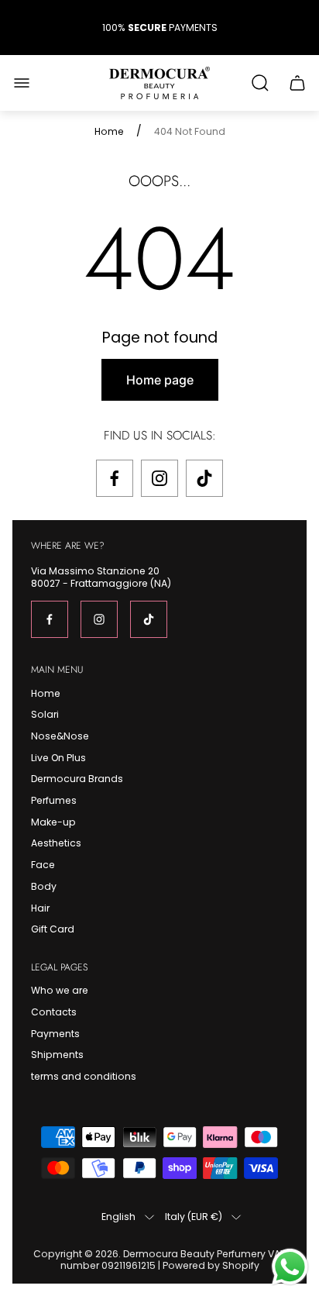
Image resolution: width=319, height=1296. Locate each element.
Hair (40, 908)
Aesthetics (56, 843)
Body (44, 886)
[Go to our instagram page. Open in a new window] (159, 478)
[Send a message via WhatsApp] (290, 1267)
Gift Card (52, 929)
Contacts (54, 1012)
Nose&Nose (60, 736)
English (118, 1217)
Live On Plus (58, 757)
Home (109, 132)
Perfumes (54, 800)
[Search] (260, 83)
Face (43, 864)
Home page (160, 380)
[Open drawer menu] (21, 83)
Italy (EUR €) (193, 1217)
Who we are (59, 990)
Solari (45, 714)
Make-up (53, 822)
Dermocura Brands (77, 778)
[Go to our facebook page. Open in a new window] (114, 478)
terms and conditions (83, 1076)
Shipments (57, 1054)
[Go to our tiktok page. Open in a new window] (204, 478)
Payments (55, 1033)
